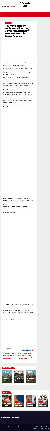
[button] (48, 14)
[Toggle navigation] (25, 15)
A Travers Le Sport (10, 417)
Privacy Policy (46, 426)
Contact (41, 426)
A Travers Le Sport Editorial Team (7, 379)
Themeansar (3, 427)
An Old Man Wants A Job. (30, 373)
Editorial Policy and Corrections (43, 428)
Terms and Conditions (32, 428)
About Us (36, 426)
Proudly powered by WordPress (6, 426)
